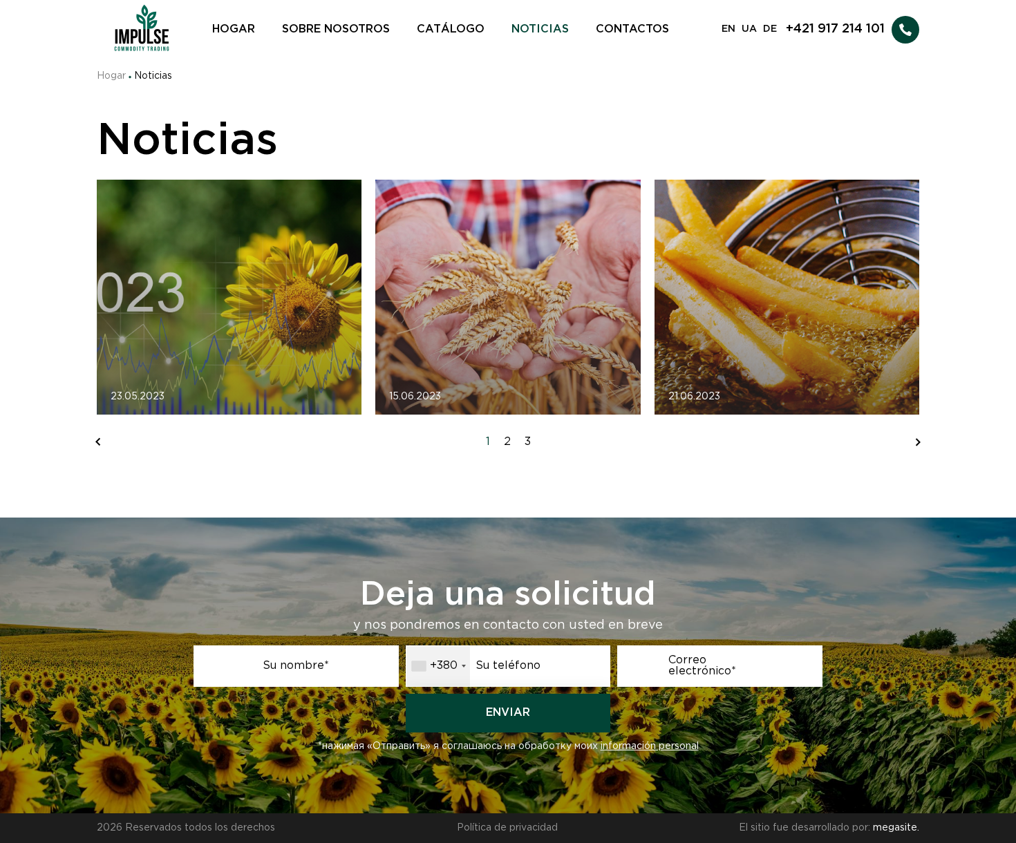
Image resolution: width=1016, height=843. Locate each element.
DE (770, 29)
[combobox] (438, 666)
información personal (650, 746)
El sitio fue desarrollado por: (829, 828)
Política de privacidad (507, 828)
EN (728, 29)
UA (749, 29)
